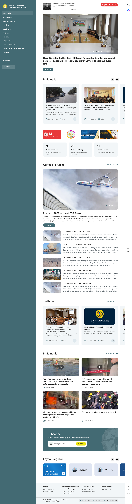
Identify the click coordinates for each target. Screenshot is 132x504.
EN (128, 248)
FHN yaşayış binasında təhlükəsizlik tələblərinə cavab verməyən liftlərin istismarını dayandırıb (97, 381)
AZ (128, 245)
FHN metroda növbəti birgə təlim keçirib (99, 412)
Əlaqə (6, 53)
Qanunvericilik (9, 45)
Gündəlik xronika (9, 21)
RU (128, 251)
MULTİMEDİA (7, 29)
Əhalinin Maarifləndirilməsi (14, 49)
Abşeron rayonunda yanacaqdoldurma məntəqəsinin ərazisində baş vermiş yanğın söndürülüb (59, 414)
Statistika (6, 61)
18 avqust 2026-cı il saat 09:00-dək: (77, 283)
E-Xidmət (7, 67)
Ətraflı (47, 66)
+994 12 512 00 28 (68, 491)
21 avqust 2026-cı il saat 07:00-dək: (77, 231)
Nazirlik (7, 37)
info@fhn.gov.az (48, 491)
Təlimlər (6, 33)
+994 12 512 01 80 (106, 489)
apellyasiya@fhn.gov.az (89, 491)
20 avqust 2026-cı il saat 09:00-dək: (77, 244)
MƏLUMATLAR (7, 17)
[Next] (112, 51)
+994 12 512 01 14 (67, 493)
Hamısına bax (110, 165)
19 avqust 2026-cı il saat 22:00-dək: (77, 257)
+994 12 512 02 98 (87, 489)
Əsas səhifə (7, 13)
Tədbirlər (6, 25)
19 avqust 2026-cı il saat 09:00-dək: (77, 270)
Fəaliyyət (7, 41)
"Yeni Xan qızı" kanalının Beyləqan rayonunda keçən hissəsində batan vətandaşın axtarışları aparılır (58, 381)
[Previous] (108, 51)
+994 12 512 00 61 (48, 489)
